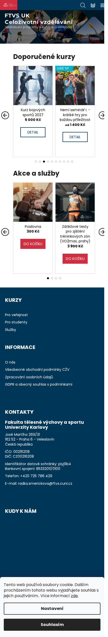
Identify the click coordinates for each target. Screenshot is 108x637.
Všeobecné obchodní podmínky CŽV (37, 369)
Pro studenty (16, 322)
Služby (10, 329)
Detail (43, 136)
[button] (36, 162)
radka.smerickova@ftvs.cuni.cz (45, 483)
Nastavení (52, 608)
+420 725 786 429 (36, 476)
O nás (10, 362)
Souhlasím (52, 624)
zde (74, 596)
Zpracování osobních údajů (29, 377)
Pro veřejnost (16, 315)
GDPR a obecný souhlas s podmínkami (38, 384)
